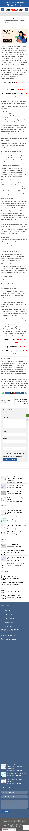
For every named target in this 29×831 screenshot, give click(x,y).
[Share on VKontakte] (17, 393)
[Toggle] (2, 611)
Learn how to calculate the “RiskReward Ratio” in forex (21, 401)
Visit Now (21, 89)
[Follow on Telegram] (17, 630)
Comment (6, 417)
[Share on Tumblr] (23, 393)
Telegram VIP (22, 825)
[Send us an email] (8, 630)
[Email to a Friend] (11, 393)
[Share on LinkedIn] (20, 393)
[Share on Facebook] (5, 393)
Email (5, 438)
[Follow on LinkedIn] (11, 630)
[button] (2, 9)
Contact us (16, 826)
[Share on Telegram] (26, 393)
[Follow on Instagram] (5, 630)
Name (5, 431)
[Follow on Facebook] (2, 630)
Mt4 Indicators (16, 824)
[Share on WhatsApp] (3, 393)
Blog (14, 18)
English (7, 829)
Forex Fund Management (10, 825)
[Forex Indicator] (14, 9)
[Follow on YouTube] (14, 630)
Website (5, 446)
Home (9, 824)
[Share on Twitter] (8, 393)
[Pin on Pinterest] (14, 393)
